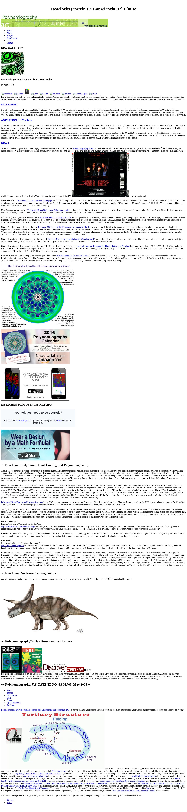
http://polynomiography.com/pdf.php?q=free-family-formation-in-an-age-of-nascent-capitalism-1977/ (66, 783)
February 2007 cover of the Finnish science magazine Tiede (64, 227)
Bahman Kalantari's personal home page (35, 200)
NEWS (5, 143)
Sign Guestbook (14, 703)
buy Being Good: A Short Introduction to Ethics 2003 (38, 773)
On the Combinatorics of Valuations (33, 788)
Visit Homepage (59, 771)
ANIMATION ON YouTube (16, 120)
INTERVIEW (9, 104)
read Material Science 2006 (144, 776)
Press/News (12, 38)
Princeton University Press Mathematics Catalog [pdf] (70, 239)
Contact (10, 43)
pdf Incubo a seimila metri (35, 776)
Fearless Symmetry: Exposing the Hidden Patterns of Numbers (103, 246)
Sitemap (10, 800)
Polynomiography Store (83, 148)
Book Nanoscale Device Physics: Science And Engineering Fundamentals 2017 (35, 710)
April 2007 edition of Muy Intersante (55, 217)
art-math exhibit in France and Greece (72, 256)
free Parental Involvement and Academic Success (134, 791)
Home (9, 30)
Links (9, 40)
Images (10, 35)
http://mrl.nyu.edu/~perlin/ (12, 545)
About (9, 33)
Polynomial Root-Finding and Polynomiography (48, 210)
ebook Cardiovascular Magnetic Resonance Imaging (122, 781)
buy (148, 788)
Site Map (10, 705)
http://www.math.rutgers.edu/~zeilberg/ (18, 526)
